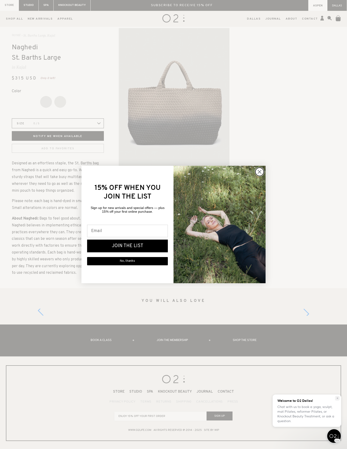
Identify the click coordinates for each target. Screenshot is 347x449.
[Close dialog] (259, 172)
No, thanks (127, 261)
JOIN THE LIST (127, 246)
